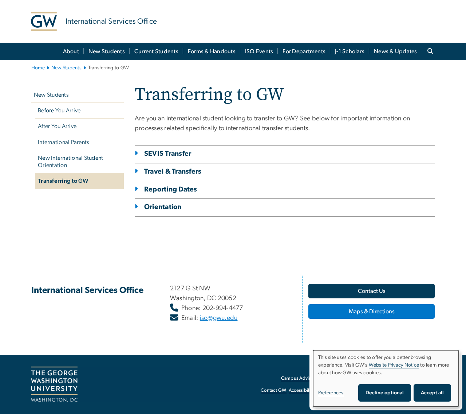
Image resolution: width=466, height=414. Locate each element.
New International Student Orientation (70, 161)
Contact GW (274, 390)
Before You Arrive (59, 110)
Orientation (163, 207)
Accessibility (301, 390)
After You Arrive (57, 126)
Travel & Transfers (173, 171)
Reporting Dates (170, 189)
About (71, 51)
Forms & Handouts (212, 51)
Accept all (432, 392)
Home (38, 67)
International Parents (63, 142)
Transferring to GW (63, 181)
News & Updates (395, 51)
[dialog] (386, 378)
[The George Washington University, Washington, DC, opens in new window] (54, 384)
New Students (106, 51)
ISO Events (259, 51)
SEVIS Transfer (167, 153)
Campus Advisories (301, 378)
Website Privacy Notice (394, 365)
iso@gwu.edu (219, 318)
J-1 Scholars (349, 51)
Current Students (156, 51)
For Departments (304, 51)
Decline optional (385, 392)
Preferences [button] (331, 392)
